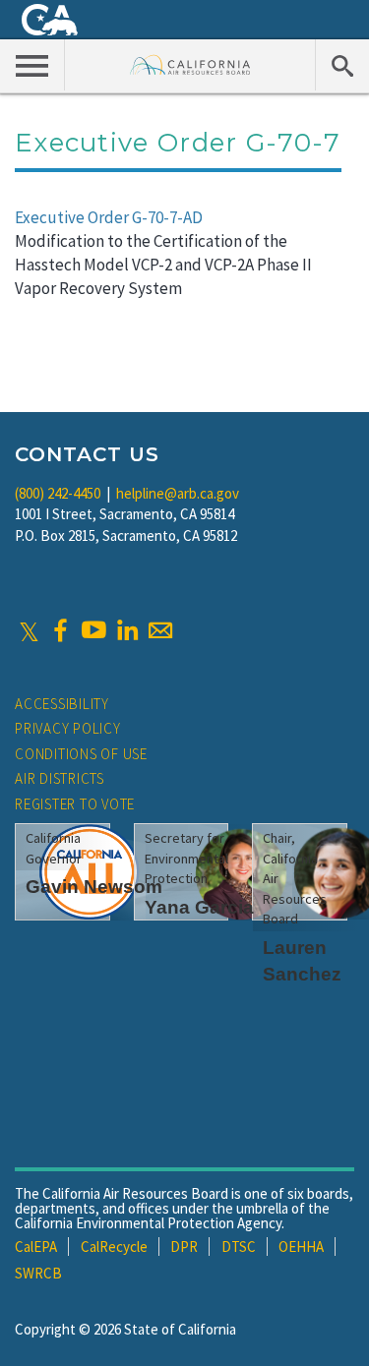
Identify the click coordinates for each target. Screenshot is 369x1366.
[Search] (342, 64)
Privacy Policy (68, 728)
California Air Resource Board (190, 64)
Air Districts (59, 778)
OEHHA (301, 1246)
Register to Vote (75, 804)
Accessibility (62, 703)
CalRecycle (114, 1246)
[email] (160, 630)
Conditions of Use (81, 753)
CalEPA (36, 1246)
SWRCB (38, 1273)
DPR (184, 1246)
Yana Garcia (199, 907)
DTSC (238, 1246)
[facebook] (60, 630)
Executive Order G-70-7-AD (109, 217)
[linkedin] (127, 630)
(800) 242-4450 (57, 493)
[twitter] (29, 630)
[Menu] (32, 64)
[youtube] (93, 630)
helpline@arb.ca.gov (177, 493)
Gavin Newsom (94, 886)
